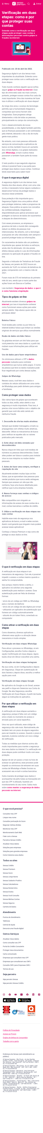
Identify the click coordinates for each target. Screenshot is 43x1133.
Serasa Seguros (8, 903)
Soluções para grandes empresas (15, 851)
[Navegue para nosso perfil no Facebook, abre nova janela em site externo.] (27, 994)
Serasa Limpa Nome (10, 877)
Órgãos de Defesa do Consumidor (15, 1038)
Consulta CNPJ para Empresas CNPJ (16, 965)
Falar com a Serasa (10, 836)
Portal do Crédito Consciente (13, 946)
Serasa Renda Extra (10, 888)
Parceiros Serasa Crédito (12, 840)
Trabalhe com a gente (11, 1041)
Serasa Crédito (8, 865)
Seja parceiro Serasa (10, 979)
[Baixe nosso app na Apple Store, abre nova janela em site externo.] (9, 1002)
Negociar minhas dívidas (12, 825)
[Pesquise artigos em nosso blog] (29, 3)
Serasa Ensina (8, 892)
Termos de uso (8, 969)
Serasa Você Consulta (11, 896)
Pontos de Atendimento (11, 917)
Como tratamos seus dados (13, 855)
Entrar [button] (38, 4)
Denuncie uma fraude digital (13, 928)
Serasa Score (8, 873)
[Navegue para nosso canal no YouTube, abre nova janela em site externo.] (16, 994)
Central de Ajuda (9, 925)
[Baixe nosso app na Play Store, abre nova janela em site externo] (24, 1002)
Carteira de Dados (9, 907)
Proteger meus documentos (13, 950)
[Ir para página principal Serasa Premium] (19, 4)
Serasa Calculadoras (10, 884)
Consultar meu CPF (10, 814)
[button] (21, 551)
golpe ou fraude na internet (20, 90)
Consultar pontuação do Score (14, 821)
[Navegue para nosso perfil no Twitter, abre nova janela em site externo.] (21, 994)
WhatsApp (10, 153)
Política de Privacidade (11, 1030)
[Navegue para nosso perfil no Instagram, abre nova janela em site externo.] (4, 994)
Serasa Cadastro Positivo (12, 880)
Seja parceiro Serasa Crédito (13, 983)
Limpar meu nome (9, 817)
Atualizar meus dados (11, 844)
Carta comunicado (10, 954)
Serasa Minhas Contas (11, 899)
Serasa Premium (9, 869)
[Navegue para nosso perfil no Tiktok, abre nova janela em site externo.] (10, 994)
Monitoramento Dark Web (12, 832)
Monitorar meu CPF (10, 829)
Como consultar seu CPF (12, 943)
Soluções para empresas (12, 847)
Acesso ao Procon (9, 1034)
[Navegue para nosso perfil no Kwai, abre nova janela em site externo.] (39, 994)
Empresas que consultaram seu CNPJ (17, 961)
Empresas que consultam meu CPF (16, 958)
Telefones (6, 921)
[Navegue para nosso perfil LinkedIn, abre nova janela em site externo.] (33, 994)
